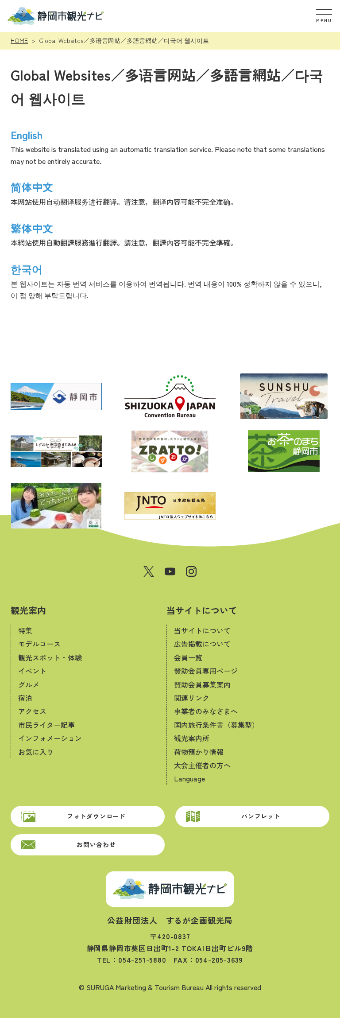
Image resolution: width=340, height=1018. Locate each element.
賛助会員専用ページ (206, 670)
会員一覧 (188, 657)
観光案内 (28, 610)
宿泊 (25, 697)
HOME (19, 40)
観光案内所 (191, 738)
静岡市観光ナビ (55, 16)
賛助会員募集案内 (202, 684)
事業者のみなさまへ (206, 711)
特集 (25, 630)
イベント (32, 670)
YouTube (170, 571)
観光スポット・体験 (50, 657)
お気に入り (36, 751)
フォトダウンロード (96, 816)
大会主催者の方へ (202, 765)
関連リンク (191, 697)
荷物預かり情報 (199, 751)
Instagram (191, 571)
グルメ (28, 684)
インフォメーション (50, 738)
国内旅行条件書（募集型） (216, 724)
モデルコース (39, 643)
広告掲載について (202, 643)
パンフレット (260, 816)
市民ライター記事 (46, 724)
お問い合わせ (96, 844)
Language (189, 778)
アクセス (32, 711)
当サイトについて (201, 610)
